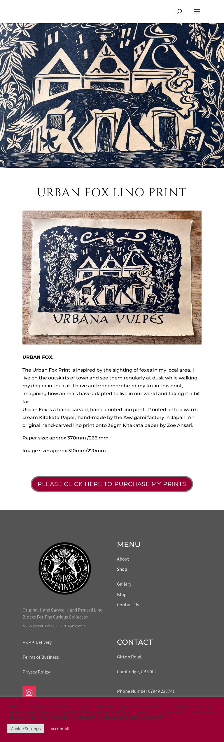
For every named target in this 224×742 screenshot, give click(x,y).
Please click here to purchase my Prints (112, 483)
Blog (122, 594)
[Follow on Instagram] (29, 692)
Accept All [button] (59, 728)
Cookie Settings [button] (26, 728)
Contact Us (128, 604)
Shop (122, 569)
